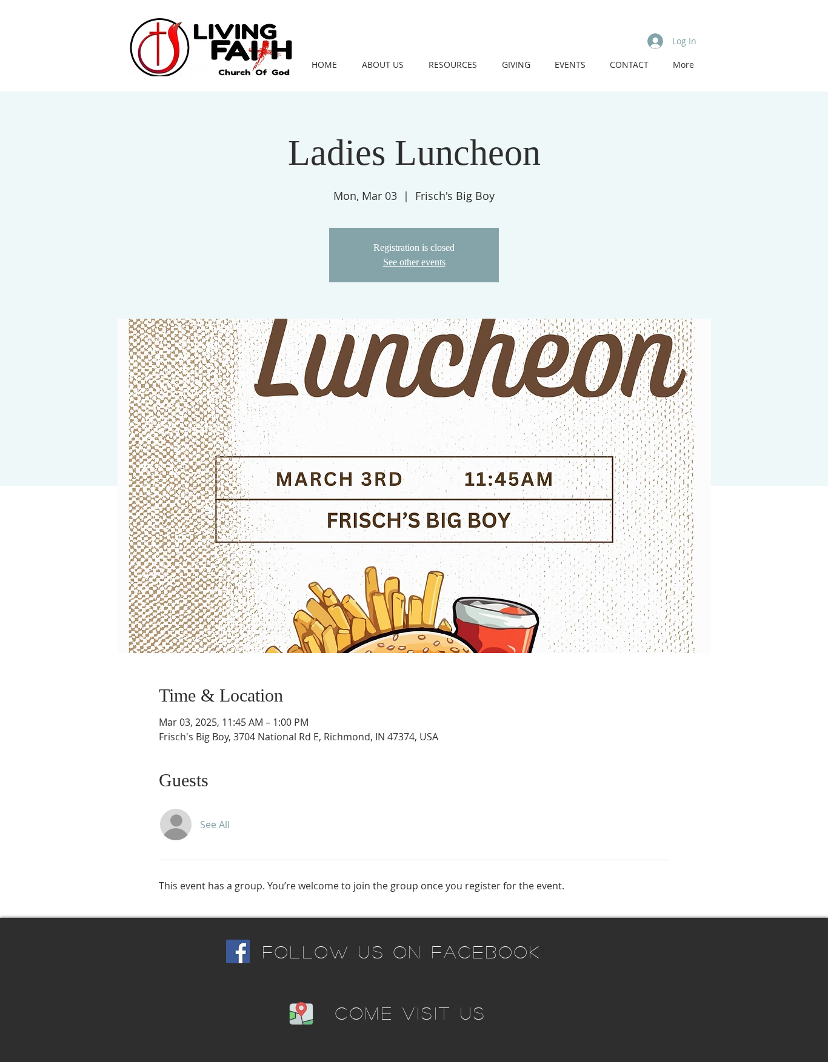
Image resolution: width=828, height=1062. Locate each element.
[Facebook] (238, 951)
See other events (414, 262)
